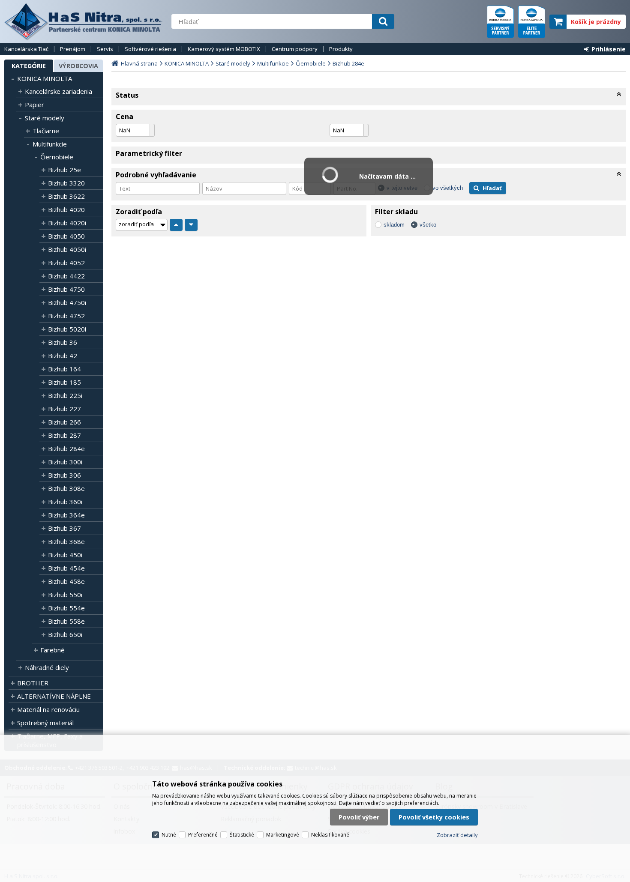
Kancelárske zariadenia (58, 91)
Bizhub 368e (66, 541)
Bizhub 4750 (66, 289)
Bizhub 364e (66, 515)
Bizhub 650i (65, 634)
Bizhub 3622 (66, 196)
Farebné (52, 650)
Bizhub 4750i (67, 302)
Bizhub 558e (66, 621)
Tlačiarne (46, 130)
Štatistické (242, 834)
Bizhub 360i (65, 501)
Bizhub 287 (64, 435)
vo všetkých (447, 188)
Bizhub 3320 (66, 183)
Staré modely (44, 118)
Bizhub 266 (64, 422)
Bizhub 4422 (66, 276)
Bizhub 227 (64, 408)
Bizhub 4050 (66, 236)
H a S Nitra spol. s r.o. (83, 21)
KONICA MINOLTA (44, 78)
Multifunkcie (50, 144)
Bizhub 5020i (67, 329)
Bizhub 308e (66, 488)
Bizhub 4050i (67, 249)
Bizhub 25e (64, 169)
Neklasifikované (330, 834)
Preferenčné (203, 834)
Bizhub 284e (66, 448)
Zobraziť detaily (457, 835)
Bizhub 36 (62, 342)
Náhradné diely (47, 667)
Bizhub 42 (62, 355)
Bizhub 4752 (66, 315)
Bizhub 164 (64, 369)
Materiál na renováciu (48, 709)
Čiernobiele (56, 156)
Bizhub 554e (66, 608)
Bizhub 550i (65, 594)
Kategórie (29, 66)
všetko (428, 224)
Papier (34, 104)
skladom (394, 224)
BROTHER (32, 683)
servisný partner (500, 22)
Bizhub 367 (64, 528)
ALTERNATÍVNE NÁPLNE (54, 696)
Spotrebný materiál (45, 722)
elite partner (531, 22)
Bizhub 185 (64, 382)
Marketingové (282, 834)
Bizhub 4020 (66, 209)
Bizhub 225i (65, 395)
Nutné (169, 834)
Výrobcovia (78, 66)
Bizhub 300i (65, 461)
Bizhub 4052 (66, 262)
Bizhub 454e (66, 568)
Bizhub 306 (64, 475)
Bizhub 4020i (67, 222)
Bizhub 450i (65, 554)
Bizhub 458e (66, 581)
